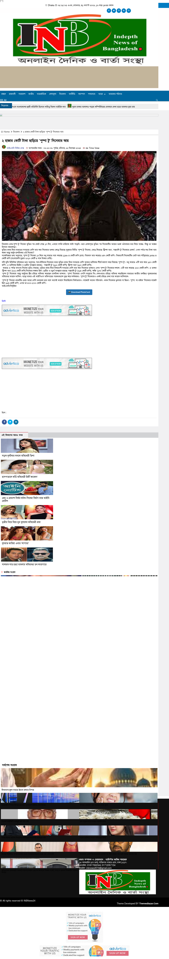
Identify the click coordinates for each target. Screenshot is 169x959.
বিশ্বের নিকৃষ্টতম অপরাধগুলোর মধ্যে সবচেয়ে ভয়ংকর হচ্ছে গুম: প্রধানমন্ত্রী (28, 854)
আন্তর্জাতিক (41, 94)
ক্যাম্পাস (81, 94)
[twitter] (114, 10)
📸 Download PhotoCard (79, 292)
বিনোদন (62, 94)
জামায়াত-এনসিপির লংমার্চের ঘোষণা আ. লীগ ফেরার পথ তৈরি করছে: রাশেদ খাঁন (108, 854)
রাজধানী (12, 94)
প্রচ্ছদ (3, 94)
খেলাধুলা (52, 94)
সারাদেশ (22, 94)
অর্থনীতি (72, 94)
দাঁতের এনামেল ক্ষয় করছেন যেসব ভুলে (94, 805)
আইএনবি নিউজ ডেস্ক (15, 148)
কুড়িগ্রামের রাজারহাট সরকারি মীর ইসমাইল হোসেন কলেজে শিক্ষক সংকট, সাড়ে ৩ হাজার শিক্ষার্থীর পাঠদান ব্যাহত (40, 871)
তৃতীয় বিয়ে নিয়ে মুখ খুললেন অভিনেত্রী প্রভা (21, 522)
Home (6, 131)
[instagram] (119, 10)
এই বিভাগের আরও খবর (12, 435)
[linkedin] (124, 10)
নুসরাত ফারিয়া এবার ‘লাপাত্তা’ (15, 543)
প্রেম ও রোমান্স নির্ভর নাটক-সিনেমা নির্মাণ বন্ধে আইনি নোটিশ (25, 500)
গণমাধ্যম (91, 94)
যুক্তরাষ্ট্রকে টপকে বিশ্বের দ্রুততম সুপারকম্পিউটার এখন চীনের (24, 805)
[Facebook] (4, 422)
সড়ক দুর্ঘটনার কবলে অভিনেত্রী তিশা (18, 455)
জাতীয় (31, 94)
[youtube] (129, 10)
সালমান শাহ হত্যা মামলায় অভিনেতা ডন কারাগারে (24, 564)
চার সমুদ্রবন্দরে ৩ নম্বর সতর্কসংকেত (93, 821)
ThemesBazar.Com (148, 903)
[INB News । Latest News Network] (79, 63)
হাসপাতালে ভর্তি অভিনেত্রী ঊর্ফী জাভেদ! (19, 477)
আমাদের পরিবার (115, 94)
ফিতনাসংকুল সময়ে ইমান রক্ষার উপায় (18, 790)
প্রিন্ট (4, 301)
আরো (100, 94)
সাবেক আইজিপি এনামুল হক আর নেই (15, 821)
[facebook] (109, 10)
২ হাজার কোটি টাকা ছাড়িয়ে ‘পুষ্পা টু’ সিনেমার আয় (43, 131)
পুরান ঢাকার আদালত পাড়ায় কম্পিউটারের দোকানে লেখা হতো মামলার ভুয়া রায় (42, 106)
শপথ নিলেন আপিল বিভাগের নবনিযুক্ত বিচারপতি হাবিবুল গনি (24, 837)
